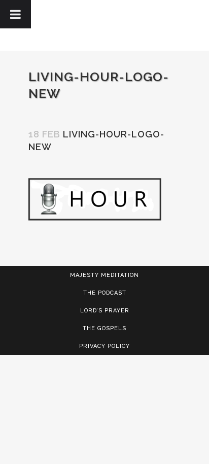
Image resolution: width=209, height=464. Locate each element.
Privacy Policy (104, 346)
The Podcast (104, 293)
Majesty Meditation (104, 275)
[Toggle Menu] (15, 14)
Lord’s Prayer (104, 310)
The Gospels (104, 328)
